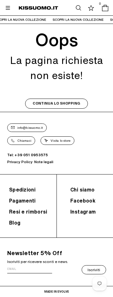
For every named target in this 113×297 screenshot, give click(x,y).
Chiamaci (24, 140)
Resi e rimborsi (28, 211)
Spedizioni (22, 189)
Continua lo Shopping (56, 103)
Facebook (82, 200)
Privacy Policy (20, 162)
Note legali (43, 162)
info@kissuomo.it (30, 127)
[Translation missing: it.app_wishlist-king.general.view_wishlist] (91, 8)
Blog (14, 222)
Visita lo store (61, 140)
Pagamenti (22, 200)
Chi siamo (82, 189)
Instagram (83, 211)
